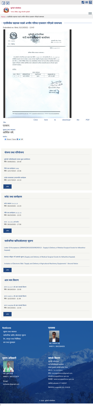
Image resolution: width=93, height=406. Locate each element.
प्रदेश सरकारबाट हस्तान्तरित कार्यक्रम (15, 177)
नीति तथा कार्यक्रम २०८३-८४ (12, 213)
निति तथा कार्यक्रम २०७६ (11, 168)
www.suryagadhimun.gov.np (64, 379)
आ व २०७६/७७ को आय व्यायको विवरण (15, 305)
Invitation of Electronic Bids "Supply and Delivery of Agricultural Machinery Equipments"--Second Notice (41, 263)
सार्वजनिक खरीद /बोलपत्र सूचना (14, 335)
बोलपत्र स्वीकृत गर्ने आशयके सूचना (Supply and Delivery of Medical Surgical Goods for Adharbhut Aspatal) (39, 257)
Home (3, 17)
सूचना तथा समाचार (9, 130)
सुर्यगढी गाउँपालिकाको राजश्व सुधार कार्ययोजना (17, 159)
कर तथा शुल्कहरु (9, 342)
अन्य (7, 186)
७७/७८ (5, 136)
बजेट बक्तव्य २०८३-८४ (11, 203)
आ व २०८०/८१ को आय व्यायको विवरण (15, 287)
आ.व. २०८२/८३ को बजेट (11, 222)
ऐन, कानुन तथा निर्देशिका (12, 339)
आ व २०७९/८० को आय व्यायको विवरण (15, 296)
